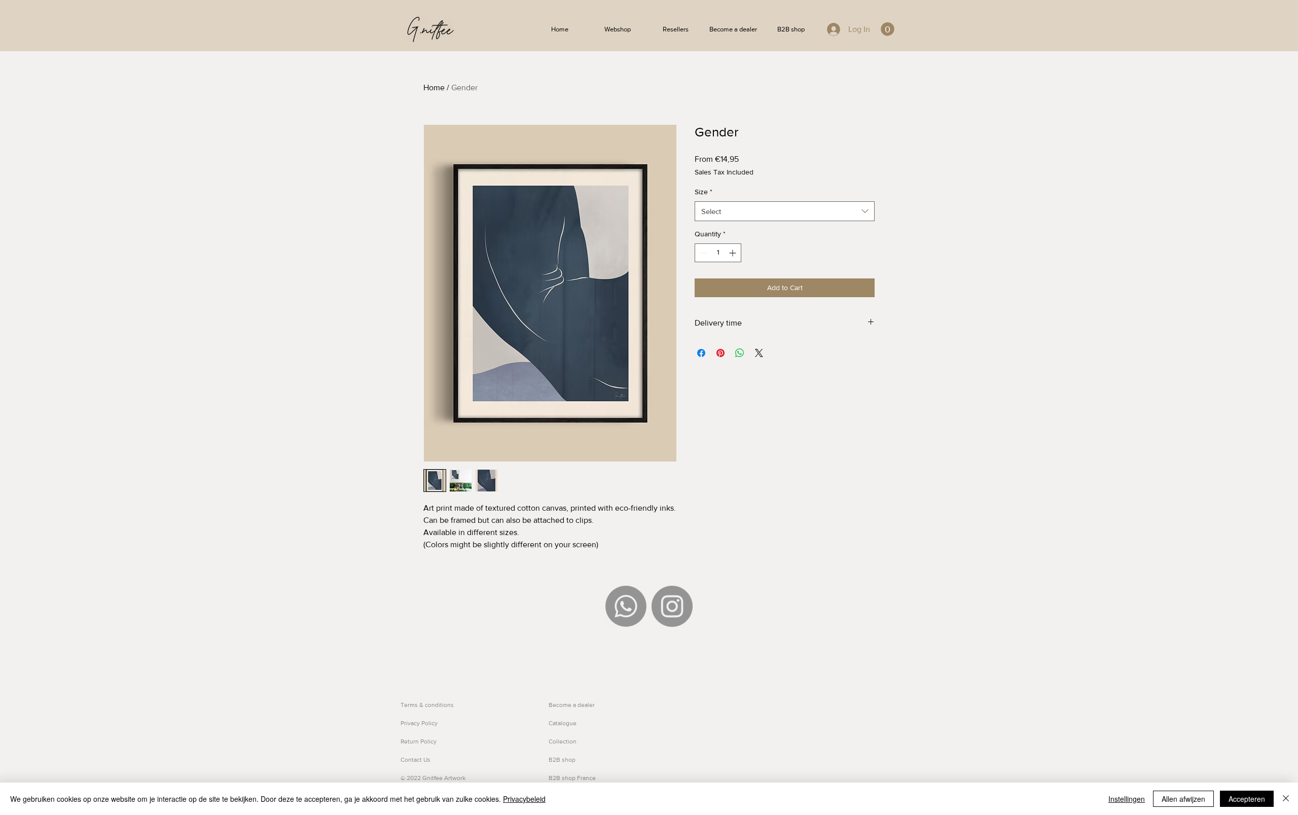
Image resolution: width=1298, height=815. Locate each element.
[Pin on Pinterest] (720, 353)
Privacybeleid (524, 799)
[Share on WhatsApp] (740, 353)
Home (434, 87)
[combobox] (785, 211)
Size (703, 192)
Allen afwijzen (1183, 799)
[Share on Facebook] (701, 353)
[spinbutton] (718, 253)
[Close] (1286, 799)
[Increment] (733, 253)
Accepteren (1247, 799)
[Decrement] (702, 253)
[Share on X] (759, 353)
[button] (887, 29)
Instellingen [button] (1126, 799)
